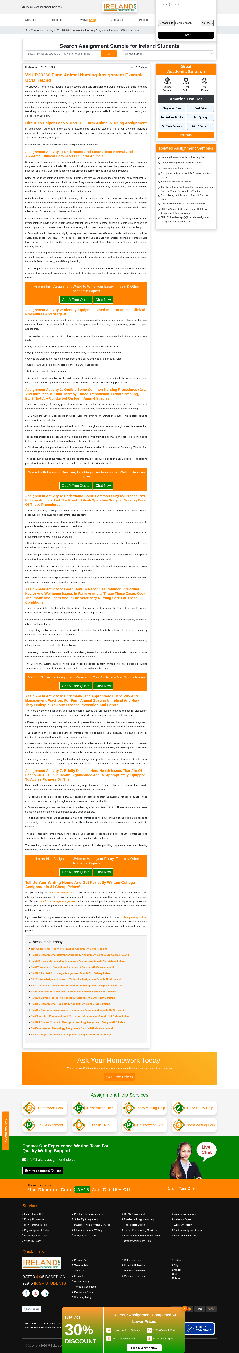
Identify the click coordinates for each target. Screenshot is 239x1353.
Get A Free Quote (76, 300)
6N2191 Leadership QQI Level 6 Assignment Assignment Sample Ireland (185, 219)
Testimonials (81, 1265)
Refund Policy (81, 1281)
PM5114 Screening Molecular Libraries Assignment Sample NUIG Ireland (73, 991)
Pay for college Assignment (89, 1214)
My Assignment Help (35, 1235)
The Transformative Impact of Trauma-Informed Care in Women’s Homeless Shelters (187, 189)
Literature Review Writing (88, 1230)
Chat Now (103, 300)
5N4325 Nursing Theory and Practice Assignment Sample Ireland (69, 948)
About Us (117, 19)
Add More (207, 23)
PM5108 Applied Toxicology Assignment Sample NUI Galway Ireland (71, 973)
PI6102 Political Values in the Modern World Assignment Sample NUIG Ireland (77, 985)
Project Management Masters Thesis (181, 162)
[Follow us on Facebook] (26, 1293)
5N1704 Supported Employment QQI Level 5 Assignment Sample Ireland (185, 211)
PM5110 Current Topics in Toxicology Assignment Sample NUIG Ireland (73, 997)
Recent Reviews (5, 1131)
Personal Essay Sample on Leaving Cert (183, 157)
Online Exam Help (34, 1214)
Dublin (177, 1259)
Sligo (176, 1265)
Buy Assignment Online (43, 1170)
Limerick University (134, 1265)
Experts (57, 19)
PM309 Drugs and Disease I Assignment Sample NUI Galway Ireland (71, 1034)
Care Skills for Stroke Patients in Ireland (183, 203)
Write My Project (183, 1224)
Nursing (49, 30)
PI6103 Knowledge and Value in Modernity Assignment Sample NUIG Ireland (76, 979)
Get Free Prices (119, 1077)
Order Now (186, 134)
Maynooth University (135, 1276)
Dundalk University (134, 1270)
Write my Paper (182, 1219)
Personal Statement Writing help (142, 1235)
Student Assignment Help (188, 1230)
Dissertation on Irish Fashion (176, 167)
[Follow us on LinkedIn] (45, 1293)
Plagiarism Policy (83, 1292)
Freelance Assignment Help (139, 1219)
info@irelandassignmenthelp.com (43, 6)
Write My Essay (32, 1240)
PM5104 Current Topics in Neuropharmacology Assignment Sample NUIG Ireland (78, 1022)
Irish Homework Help (35, 1224)
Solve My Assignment (86, 1219)
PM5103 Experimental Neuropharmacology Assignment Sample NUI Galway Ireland (80, 954)
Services (30, 19)
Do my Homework (34, 1219)
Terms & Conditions (85, 1286)
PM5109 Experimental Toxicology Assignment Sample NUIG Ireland (70, 1003)
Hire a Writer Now (144, 1348)
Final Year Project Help (186, 1235)
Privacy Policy (81, 1259)
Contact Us (80, 1276)
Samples (36, 30)
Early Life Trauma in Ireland (176, 181)
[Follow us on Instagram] (35, 1293)
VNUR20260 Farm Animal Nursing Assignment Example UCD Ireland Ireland (99, 30)
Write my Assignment (185, 1214)
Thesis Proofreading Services (140, 1230)
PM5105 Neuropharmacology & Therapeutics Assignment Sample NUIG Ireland (77, 1010)
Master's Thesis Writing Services (92, 1224)
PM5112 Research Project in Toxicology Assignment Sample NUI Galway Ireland (78, 961)
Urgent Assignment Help (137, 1240)
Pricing (143, 19)
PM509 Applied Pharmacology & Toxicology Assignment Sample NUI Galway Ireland (80, 1016)
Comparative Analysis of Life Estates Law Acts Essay (186, 175)
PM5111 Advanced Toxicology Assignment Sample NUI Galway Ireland (72, 967)
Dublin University (133, 1259)
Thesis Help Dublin (134, 1224)
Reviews (86, 19)
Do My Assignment (134, 1214)
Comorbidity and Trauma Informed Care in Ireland (184, 197)
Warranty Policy (82, 1297)
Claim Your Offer (182, 1188)
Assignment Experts (85, 1235)
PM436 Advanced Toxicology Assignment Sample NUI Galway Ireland (72, 1028)
